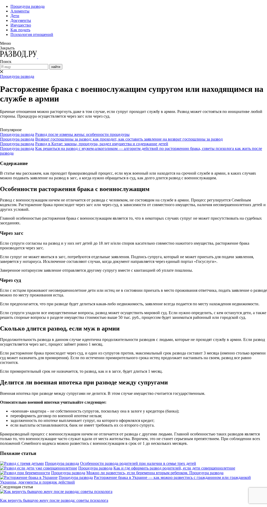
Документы (20, 20)
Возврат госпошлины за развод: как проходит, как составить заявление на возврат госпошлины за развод (129, 139)
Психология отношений (31, 34)
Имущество (20, 25)
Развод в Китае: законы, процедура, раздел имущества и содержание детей (101, 144)
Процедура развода (27, 6)
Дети (14, 16)
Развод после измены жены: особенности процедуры (82, 134)
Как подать (20, 30)
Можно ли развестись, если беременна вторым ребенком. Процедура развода (154, 473)
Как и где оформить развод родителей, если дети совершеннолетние (174, 468)
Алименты (19, 11)
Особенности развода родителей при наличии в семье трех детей (138, 463)
